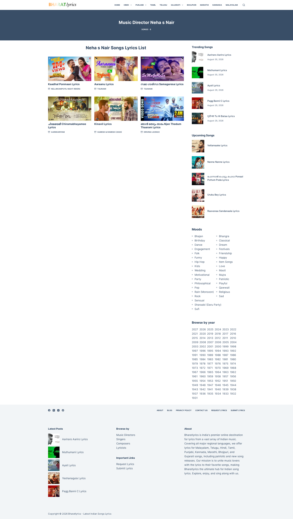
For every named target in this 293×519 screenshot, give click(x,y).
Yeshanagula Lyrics (74, 478)
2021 (195, 333)
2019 (210, 333)
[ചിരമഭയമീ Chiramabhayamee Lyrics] (69, 109)
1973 (195, 367)
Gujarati (175, 5)
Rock (198, 296)
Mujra (222, 274)
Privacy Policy (184, 410)
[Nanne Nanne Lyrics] (198, 162)
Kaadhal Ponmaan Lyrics (64, 84)
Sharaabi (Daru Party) (208, 304)
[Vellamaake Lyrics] (198, 146)
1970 (218, 367)
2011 (225, 337)
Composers (123, 443)
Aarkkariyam (58, 132)
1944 (233, 385)
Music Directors (125, 434)
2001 (210, 346)
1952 (218, 380)
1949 (195, 385)
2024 (218, 329)
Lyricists (121, 447)
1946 (218, 385)
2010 (233, 337)
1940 (218, 389)
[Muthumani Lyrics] (197, 72)
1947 (210, 385)
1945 (225, 385)
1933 (225, 393)
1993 (225, 350)
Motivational (202, 274)
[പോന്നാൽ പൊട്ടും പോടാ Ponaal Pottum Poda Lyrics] (198, 179)
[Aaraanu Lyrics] (115, 69)
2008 (202, 342)
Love (222, 266)
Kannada (217, 5)
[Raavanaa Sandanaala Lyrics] (198, 211)
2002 (202, 346)
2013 (210, 337)
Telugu (163, 5)
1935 (210, 393)
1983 (210, 359)
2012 (218, 337)
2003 (195, 346)
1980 (233, 359)
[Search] (244, 5)
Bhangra (224, 236)
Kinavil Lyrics (103, 124)
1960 (202, 376)
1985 (195, 359)
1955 (195, 380)
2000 (218, 346)
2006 (218, 342)
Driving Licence (152, 132)
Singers (120, 439)
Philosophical (203, 283)
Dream (223, 244)
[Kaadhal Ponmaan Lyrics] (69, 69)
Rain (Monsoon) (204, 291)
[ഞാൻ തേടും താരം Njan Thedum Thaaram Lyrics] (162, 109)
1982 (218, 359)
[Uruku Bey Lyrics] (198, 195)
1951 (225, 380)
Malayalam (232, 5)
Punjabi (140, 5)
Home (117, 5)
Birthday (200, 240)
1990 (202, 355)
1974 (233, 363)
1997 (195, 350)
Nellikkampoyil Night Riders (65, 89)
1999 (225, 346)
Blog (169, 410)
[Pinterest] (63, 410)
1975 (225, 363)
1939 (225, 389)
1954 (202, 380)
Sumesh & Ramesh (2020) (109, 132)
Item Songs (226, 261)
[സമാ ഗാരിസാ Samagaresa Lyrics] (162, 69)
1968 (233, 367)
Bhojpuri (191, 5)
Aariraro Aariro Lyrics (219, 54)
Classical (224, 240)
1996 (202, 350)
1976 (218, 363)
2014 (202, 337)
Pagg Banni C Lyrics (218, 100)
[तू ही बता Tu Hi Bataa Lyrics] (197, 118)
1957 (225, 376)
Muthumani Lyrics (217, 70)
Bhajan (199, 236)
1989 (210, 355)
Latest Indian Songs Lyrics (97, 513)
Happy (223, 257)
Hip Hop (199, 261)
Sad (221, 296)
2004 (233, 342)
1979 (195, 363)
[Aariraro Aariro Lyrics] (197, 57)
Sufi (197, 309)
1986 (233, 355)
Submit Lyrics (238, 410)
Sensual (199, 300)
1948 (202, 385)
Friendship (225, 253)
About (160, 410)
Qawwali (224, 287)
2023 (225, 329)
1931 (195, 397)
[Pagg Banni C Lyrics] (197, 103)
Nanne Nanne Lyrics (218, 161)
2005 (225, 342)
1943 (195, 389)
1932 (233, 393)
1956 (233, 376)
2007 (210, 342)
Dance (198, 244)
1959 (210, 376)
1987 (225, 355)
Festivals (224, 249)
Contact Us (201, 410)
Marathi (204, 5)
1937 (195, 393)
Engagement (202, 249)
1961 (195, 376)
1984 (202, 359)
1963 (225, 372)
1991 (195, 355)
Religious (224, 291)
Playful (223, 283)
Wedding (200, 270)
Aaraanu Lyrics (104, 84)
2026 (202, 329)
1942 (202, 389)
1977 (210, 363)
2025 (210, 329)
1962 (233, 372)
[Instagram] (58, 410)
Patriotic (224, 279)
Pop (197, 287)
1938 (233, 389)
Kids (197, 266)
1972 (202, 367)
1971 (210, 367)
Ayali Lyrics (213, 85)
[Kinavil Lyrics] (115, 109)
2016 (233, 333)
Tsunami (101, 89)
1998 (233, 346)
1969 (225, 367)
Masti (222, 270)
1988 (218, 355)
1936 (202, 393)
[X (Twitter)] (54, 410)
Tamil (153, 5)
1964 (218, 372)
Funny (198, 257)
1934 (218, 393)
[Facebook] (49, 410)
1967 (195, 372)
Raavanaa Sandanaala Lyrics (223, 211)
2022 (233, 329)
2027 (195, 329)
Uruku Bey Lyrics (216, 194)
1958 (218, 376)
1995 (210, 350)
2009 (195, 342)
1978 (202, 363)
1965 (210, 372)
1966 (202, 372)
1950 (233, 380)
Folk (197, 253)
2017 (225, 333)
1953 (210, 380)
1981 (225, 359)
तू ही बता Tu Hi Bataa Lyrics (221, 116)
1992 (233, 350)
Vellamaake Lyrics (217, 145)
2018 (218, 333)
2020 (202, 333)
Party (198, 279)
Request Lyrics (219, 410)
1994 (218, 350)
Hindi (126, 5)
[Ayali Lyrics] (197, 87)
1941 (210, 389)
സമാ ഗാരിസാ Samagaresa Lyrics (162, 84)
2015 (195, 337)
